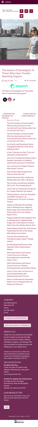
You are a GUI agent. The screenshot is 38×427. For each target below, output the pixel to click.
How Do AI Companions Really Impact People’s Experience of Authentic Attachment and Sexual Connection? (21, 160)
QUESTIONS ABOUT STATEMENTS (17, 325)
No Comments (31, 80)
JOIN (6, 407)
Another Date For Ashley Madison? (29, 115)
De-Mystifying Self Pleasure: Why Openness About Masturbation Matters (19, 247)
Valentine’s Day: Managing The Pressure (8, 116)
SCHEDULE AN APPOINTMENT (16, 318)
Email (6, 313)
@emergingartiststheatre (12, 374)
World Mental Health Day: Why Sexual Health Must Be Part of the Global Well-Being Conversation (21, 230)
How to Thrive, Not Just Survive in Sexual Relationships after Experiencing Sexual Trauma (20, 273)
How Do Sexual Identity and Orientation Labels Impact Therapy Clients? (20, 239)
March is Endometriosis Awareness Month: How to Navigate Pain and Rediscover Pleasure (20, 281)
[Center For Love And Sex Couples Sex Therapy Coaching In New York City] (10, 11)
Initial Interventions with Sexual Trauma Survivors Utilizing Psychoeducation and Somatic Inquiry (21, 265)
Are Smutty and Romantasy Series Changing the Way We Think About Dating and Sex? (20, 146)
